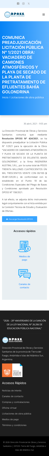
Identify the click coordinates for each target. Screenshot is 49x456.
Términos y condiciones (14, 425)
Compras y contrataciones (15, 402)
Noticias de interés (11, 390)
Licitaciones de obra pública (27, 97)
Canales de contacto (24, 274)
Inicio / (6, 97)
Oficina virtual (9, 407)
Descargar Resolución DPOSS (20, 219)
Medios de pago (24, 246)
